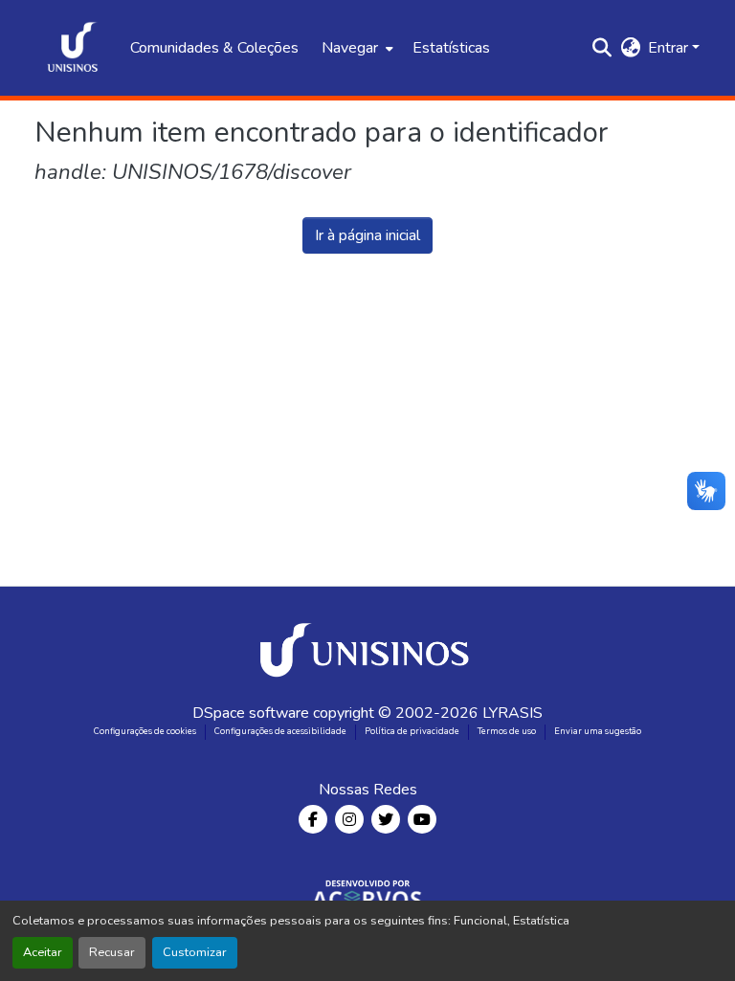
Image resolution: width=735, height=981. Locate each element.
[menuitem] (355, 48)
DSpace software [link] (250, 713)
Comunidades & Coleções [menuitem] (214, 47)
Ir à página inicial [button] (367, 235)
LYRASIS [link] (512, 713)
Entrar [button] (670, 47)
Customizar (195, 952)
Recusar (112, 952)
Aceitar (42, 952)
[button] (72, 48)
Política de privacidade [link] (412, 731)
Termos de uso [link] (507, 731)
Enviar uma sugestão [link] (597, 731)
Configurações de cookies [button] (145, 731)
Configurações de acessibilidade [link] (280, 731)
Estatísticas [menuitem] (451, 47)
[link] (367, 644)
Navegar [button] (350, 47)
